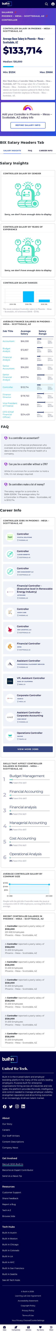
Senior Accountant (9, 367)
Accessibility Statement (28, 1301)
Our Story (7, 1124)
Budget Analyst (6, 349)
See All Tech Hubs (11, 1280)
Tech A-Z (6, 1210)
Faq (30, 150)
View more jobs (28, 749)
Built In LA (7, 1256)
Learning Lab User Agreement (28, 1296)
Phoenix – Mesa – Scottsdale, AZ (23, 16)
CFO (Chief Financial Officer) (8, 414)
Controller (8, 387)
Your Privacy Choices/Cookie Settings (28, 1320)
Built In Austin (9, 1232)
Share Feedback (10, 1198)
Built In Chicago (10, 1244)
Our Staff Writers (11, 1136)
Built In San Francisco (13, 1268)
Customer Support (11, 1192)
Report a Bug (9, 1204)
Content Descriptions (13, 1141)
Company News (10, 1147)
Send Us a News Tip (12, 1176)
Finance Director (7, 395)
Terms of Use (28, 1315)
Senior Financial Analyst (7, 377)
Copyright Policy (28, 1306)
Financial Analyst (7, 358)
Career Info (46, 150)
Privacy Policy (28, 1310)
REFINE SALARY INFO (28, 125)
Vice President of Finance (10, 404)
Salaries (7, 12)
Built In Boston (10, 1238)
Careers (6, 1130)
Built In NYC (8, 1262)
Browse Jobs (8, 1216)
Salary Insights (12, 150)
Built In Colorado (10, 1250)
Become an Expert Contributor (17, 1170)
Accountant (9, 341)
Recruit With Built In (12, 1164)
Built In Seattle (9, 1274)
